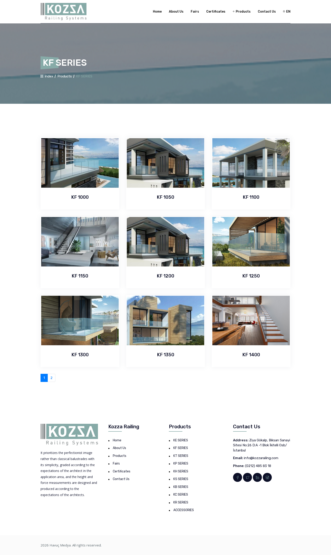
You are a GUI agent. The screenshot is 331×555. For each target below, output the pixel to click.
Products (243, 12)
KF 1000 (80, 197)
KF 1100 (251, 197)
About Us (176, 12)
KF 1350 (165, 354)
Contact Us (267, 12)
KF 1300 (80, 354)
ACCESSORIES (183, 510)
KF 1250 (251, 276)
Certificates (215, 12)
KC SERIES (180, 494)
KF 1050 (165, 197)
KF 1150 (80, 276)
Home (157, 12)
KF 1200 (165, 276)
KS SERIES (180, 479)
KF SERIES (180, 448)
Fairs (195, 12)
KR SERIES (180, 502)
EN (288, 12)
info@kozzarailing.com (261, 458)
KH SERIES (180, 471)
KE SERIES (180, 440)
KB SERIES (180, 487)
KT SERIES (180, 456)
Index (48, 76)
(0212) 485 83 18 (258, 466)
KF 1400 (251, 354)
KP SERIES (180, 463)
